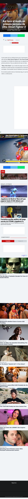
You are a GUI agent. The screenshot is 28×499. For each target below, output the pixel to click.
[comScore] (14, 463)
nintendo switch (15, 42)
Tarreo (2, 1)
